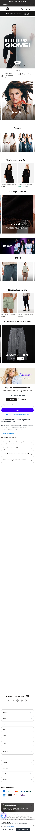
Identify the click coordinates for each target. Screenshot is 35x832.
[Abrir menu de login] (26, 9)
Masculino (23, 399)
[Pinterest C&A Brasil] (17, 700)
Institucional (5, 751)
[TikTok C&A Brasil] (13, 700)
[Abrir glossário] (19, 744)
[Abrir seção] (20, 707)
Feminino (11, 399)
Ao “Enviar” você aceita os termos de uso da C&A (17, 414)
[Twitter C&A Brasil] (22, 700)
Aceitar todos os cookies (23, 829)
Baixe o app (5, 768)
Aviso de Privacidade (11, 826)
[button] (22, 9)
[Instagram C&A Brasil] (9, 700)
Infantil (4, 718)
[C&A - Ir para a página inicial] (8, 9)
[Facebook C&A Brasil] (26, 700)
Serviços (5, 762)
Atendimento (6, 773)
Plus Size (5, 729)
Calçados (5, 724)
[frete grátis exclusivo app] (17, 16)
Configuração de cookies (8, 829)
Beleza (4, 735)
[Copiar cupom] (31, 4)
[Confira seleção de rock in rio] (17, 253)
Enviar (17, 410)
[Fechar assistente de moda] (31, 805)
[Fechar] (33, 826)
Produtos (5, 757)
